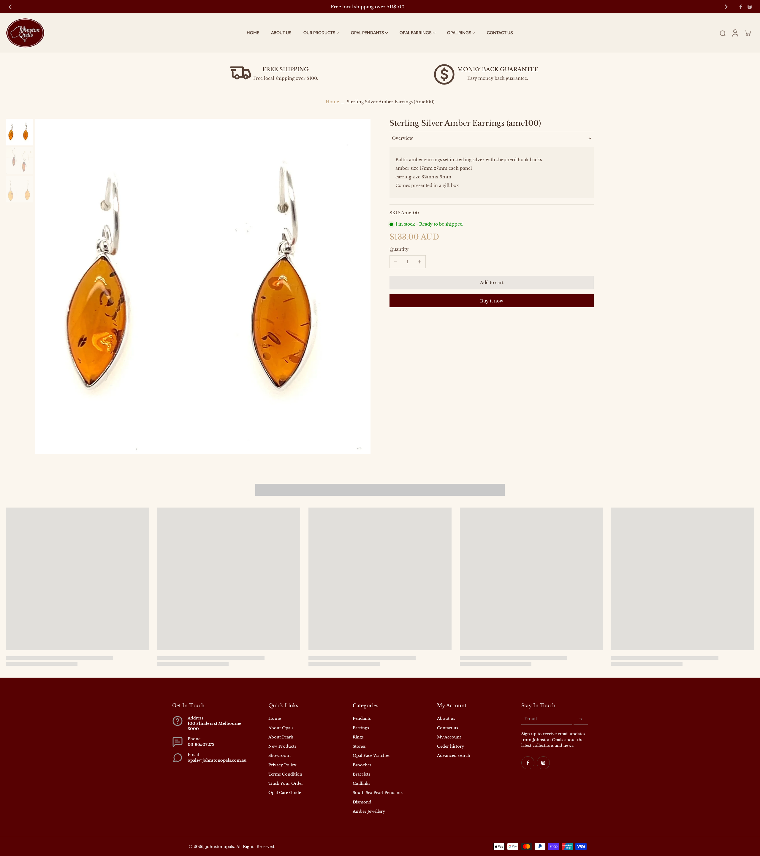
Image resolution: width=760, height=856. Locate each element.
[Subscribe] (581, 719)
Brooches (362, 765)
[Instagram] (749, 6)
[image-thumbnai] (19, 132)
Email (530, 719)
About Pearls (281, 737)
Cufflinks (361, 783)
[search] (722, 33)
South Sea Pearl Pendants (378, 792)
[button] (492, 282)
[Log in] (735, 33)
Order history (450, 746)
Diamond (362, 802)
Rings (358, 737)
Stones (359, 746)
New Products (282, 746)
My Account (449, 737)
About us (446, 718)
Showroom (279, 755)
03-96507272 (201, 744)
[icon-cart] (747, 33)
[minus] (396, 262)
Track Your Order (285, 783)
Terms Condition (285, 774)
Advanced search (453, 755)
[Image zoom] (202, 286)
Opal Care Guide (284, 792)
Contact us (447, 727)
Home (332, 101)
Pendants (362, 718)
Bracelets (361, 774)
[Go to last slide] (10, 6)
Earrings (361, 727)
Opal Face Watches (371, 755)
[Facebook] (740, 6)
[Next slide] (726, 6)
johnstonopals (220, 846)
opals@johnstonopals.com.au (217, 760)
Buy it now (491, 300)
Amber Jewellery (369, 811)
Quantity (399, 249)
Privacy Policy (282, 765)
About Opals (280, 727)
